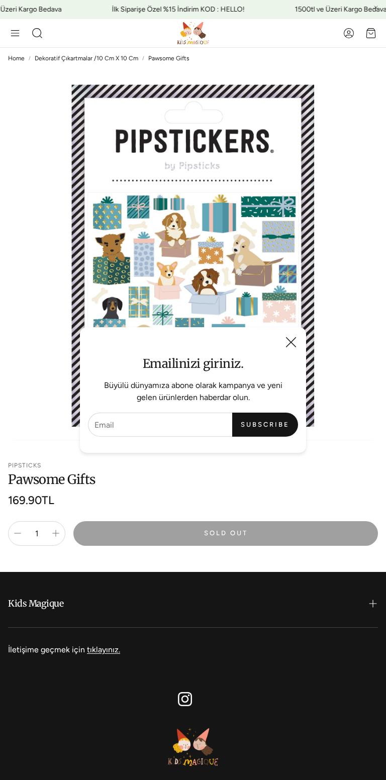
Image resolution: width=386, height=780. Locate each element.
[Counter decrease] (18, 533)
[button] (15, 33)
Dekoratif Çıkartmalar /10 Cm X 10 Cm (86, 58)
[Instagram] (185, 699)
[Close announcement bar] (375, 7)
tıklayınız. (103, 649)
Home (16, 58)
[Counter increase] (56, 533)
